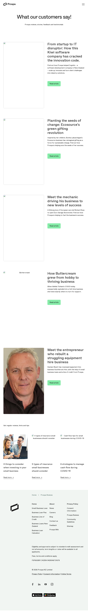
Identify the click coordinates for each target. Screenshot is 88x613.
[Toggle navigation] (82, 4)
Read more (7, 477)
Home (34, 495)
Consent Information (52, 574)
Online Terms (66, 574)
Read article (54, 84)
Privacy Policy (37, 574)
